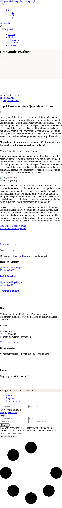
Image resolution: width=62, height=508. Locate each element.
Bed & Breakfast (8, 276)
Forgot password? (8, 412)
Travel (23, 228)
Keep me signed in (12, 409)
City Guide (5, 225)
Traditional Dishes (9, 291)
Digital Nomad (19, 225)
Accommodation (8, 228)
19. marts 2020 (7, 97)
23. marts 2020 (7, 270)
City (18, 228)
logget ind (18, 256)
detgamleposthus (11, 100)
